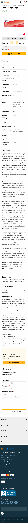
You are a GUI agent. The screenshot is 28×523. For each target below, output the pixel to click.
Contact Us (3, 467)
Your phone (5, 386)
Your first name (7, 374)
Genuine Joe (16, 64)
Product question (7, 391)
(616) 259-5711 (7, 457)
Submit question (14, 411)
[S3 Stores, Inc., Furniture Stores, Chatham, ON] (8, 493)
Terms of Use (4, 518)
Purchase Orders (5, 485)
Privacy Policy (10, 518)
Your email (5, 380)
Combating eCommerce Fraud (8, 478)
